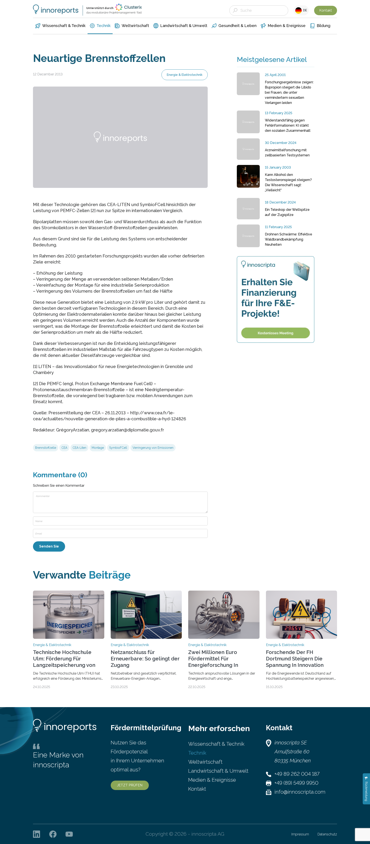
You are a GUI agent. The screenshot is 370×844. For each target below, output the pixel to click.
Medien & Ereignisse (212, 780)
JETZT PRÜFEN (129, 785)
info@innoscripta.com (300, 792)
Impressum (300, 834)
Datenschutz (327, 834)
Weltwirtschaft (205, 762)
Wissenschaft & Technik (216, 744)
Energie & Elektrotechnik (184, 74)
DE (304, 10)
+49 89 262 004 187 (297, 774)
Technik (197, 753)
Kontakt (325, 10)
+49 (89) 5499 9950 (296, 783)
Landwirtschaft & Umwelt (218, 771)
